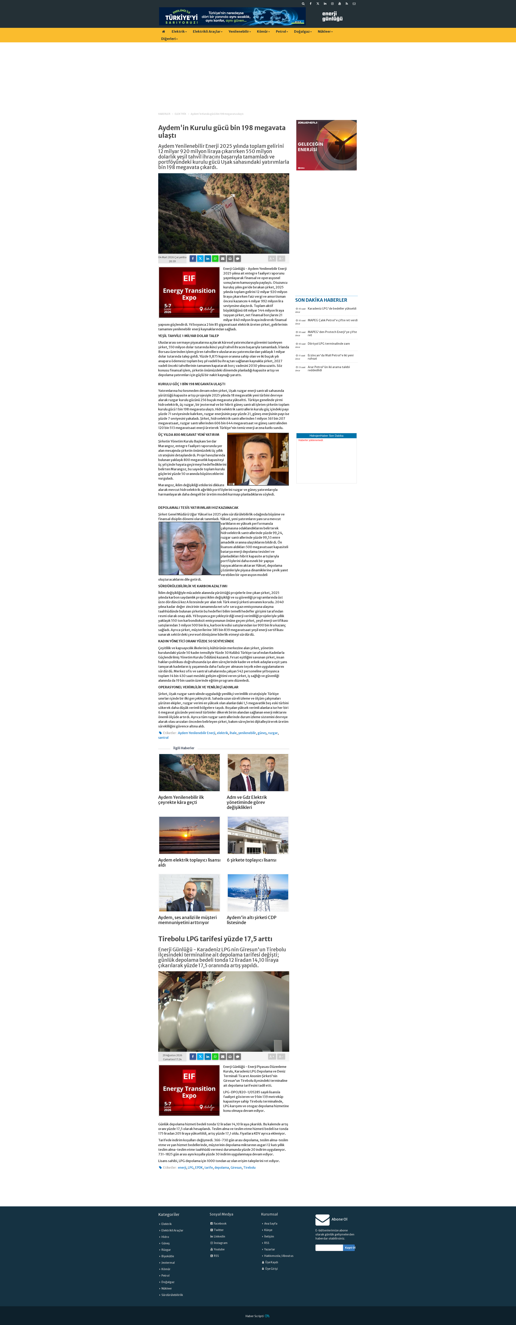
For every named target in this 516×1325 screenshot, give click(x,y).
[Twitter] (200, 258)
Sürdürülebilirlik (172, 1295)
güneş (262, 733)
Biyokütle (167, 1256)
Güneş (165, 1243)
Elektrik (178, 31)
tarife (208, 1168)
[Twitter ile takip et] (317, 3)
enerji (182, 1168)
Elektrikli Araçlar (207, 31)
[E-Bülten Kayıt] (354, 3)
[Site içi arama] (303, 3)
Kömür (262, 31)
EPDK (199, 1168)
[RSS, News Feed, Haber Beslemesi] (347, 3)
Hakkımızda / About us (278, 1256)
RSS (216, 1256)
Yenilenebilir (239, 31)
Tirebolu (249, 1168)
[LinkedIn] (208, 258)
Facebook (220, 1223)
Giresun (236, 1168)
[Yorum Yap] (237, 258)
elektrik (222, 733)
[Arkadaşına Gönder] (223, 258)
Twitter (218, 1230)
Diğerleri (168, 39)
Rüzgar (166, 1250)
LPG (191, 1168)
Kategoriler (169, 1214)
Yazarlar (269, 1249)
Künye (268, 1230)
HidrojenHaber (319, 435)
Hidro (165, 1237)
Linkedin (219, 1236)
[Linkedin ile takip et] (325, 3)
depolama (221, 1168)
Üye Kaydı (271, 1262)
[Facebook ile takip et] (310, 3)
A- (281, 259)
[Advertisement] (258, 73)
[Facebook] (193, 258)
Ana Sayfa (270, 1223)
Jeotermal (168, 1262)
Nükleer (324, 31)
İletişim (269, 1236)
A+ (272, 259)
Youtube (219, 1249)
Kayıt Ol (350, 1247)
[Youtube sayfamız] (339, 3)
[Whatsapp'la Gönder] (215, 258)
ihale (233, 733)
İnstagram (220, 1243)
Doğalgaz (302, 31)
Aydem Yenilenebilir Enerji (196, 733)
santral (163, 738)
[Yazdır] (230, 258)
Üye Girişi (271, 1269)
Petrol (281, 31)
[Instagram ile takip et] (332, 3)
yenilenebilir (247, 733)
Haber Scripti (255, 1316)
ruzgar (273, 733)
